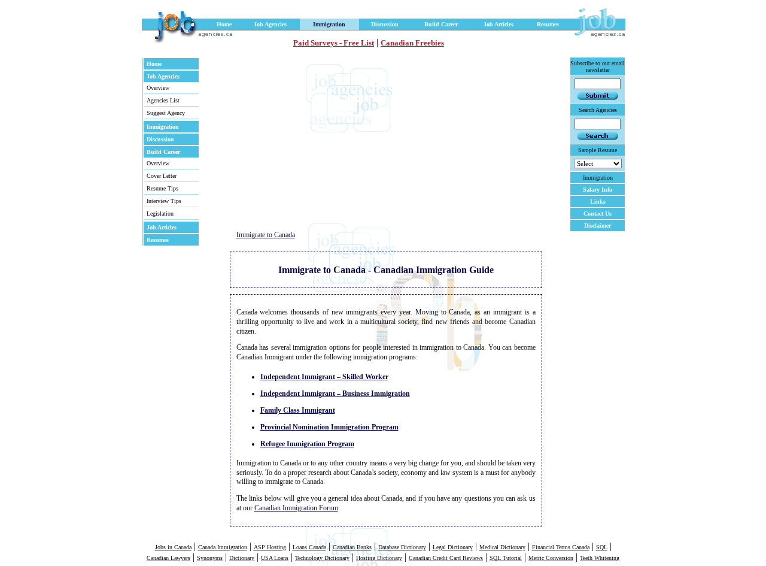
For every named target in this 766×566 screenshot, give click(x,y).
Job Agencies (270, 24)
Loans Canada (309, 547)
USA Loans (274, 558)
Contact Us (597, 213)
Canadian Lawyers (168, 558)
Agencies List (163, 100)
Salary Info (597, 189)
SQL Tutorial (506, 558)
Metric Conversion (550, 558)
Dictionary (241, 558)
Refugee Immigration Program (307, 444)
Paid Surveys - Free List (333, 42)
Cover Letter (162, 175)
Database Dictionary (402, 547)
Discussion (385, 24)
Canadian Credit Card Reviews (446, 558)
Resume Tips (162, 188)
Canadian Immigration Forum (296, 508)
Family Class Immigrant (297, 410)
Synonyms (210, 558)
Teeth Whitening (599, 558)
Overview (158, 87)
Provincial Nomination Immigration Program (329, 427)
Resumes (548, 24)
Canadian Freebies (412, 42)
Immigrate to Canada (265, 235)
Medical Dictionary (502, 547)
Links (598, 201)
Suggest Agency (166, 113)
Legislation (160, 213)
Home (224, 24)
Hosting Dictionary (379, 558)
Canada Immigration (222, 547)
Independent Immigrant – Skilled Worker (324, 377)
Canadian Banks (352, 547)
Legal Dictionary (453, 547)
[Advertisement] (335, 141)
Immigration (329, 24)
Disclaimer (597, 225)
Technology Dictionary (322, 558)
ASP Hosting (270, 547)
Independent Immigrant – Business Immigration (335, 393)
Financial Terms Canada (560, 547)
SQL (601, 547)
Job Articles (498, 24)
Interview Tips (164, 201)
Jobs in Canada (173, 547)
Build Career (441, 24)
